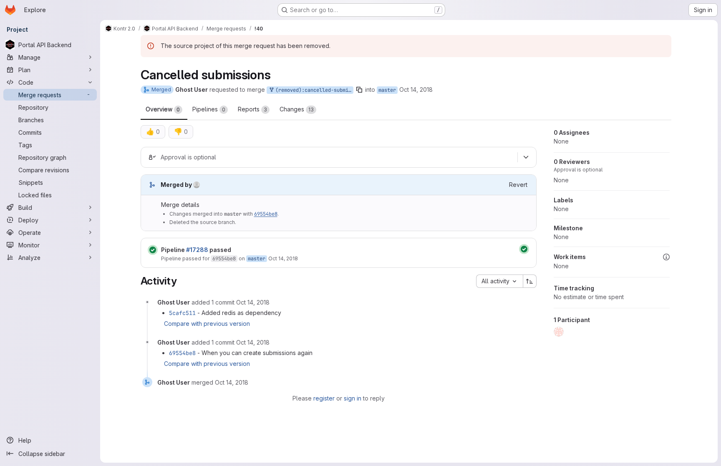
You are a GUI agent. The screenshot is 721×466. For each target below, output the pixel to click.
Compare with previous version (207, 323)
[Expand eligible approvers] (526, 157)
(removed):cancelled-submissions (312, 90)
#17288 (197, 249)
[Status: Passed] (153, 250)
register (324, 398)
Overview (163, 109)
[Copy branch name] (359, 90)
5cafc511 (182, 313)
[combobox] (499, 281)
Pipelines (208, 109)
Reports (252, 109)
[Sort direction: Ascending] (530, 281)
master (387, 90)
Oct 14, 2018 (416, 89)
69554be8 (265, 214)
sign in (352, 398)
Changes (297, 109)
